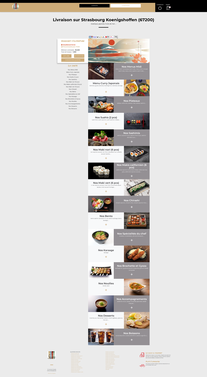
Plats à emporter (153, 361)
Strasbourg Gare (74, 364)
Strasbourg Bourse (75, 353)
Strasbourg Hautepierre (76, 366)
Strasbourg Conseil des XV (76, 356)
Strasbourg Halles (75, 365)
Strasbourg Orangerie (110, 354)
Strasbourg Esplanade (75, 361)
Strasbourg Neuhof (110, 353)
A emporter (126, 5)
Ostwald (107, 369)
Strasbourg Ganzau (75, 362)
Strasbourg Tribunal (110, 361)
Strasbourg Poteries (110, 358)
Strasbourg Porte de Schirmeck (112, 357)
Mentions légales (51, 373)
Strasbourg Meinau (75, 370)
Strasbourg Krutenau (75, 369)
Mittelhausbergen (109, 366)
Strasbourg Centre (75, 354)
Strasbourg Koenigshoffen (77, 367)
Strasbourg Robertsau (110, 359)
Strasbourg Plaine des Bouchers (112, 356)
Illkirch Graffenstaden (110, 364)
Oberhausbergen (109, 367)
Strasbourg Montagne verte (77, 372)
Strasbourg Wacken (110, 362)
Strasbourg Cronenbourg (76, 358)
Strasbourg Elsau (74, 359)
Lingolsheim (108, 365)
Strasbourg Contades (75, 357)
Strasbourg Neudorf (110, 351)
